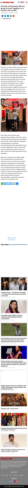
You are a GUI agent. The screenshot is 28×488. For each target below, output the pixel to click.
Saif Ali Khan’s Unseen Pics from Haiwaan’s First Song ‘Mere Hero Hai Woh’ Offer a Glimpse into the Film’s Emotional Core (14, 340)
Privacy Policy (15, 475)
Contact (6, 475)
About (10, 475)
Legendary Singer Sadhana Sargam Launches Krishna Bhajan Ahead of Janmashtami (11, 317)
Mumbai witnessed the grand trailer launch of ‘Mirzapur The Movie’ (14, 429)
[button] (1, 2)
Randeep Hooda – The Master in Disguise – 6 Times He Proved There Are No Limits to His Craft (13, 294)
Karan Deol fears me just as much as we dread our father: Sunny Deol (13, 450)
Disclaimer (21, 475)
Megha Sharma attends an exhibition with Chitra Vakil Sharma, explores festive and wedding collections (13, 387)
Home (2, 475)
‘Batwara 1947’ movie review (9, 408)
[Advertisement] (14, 35)
